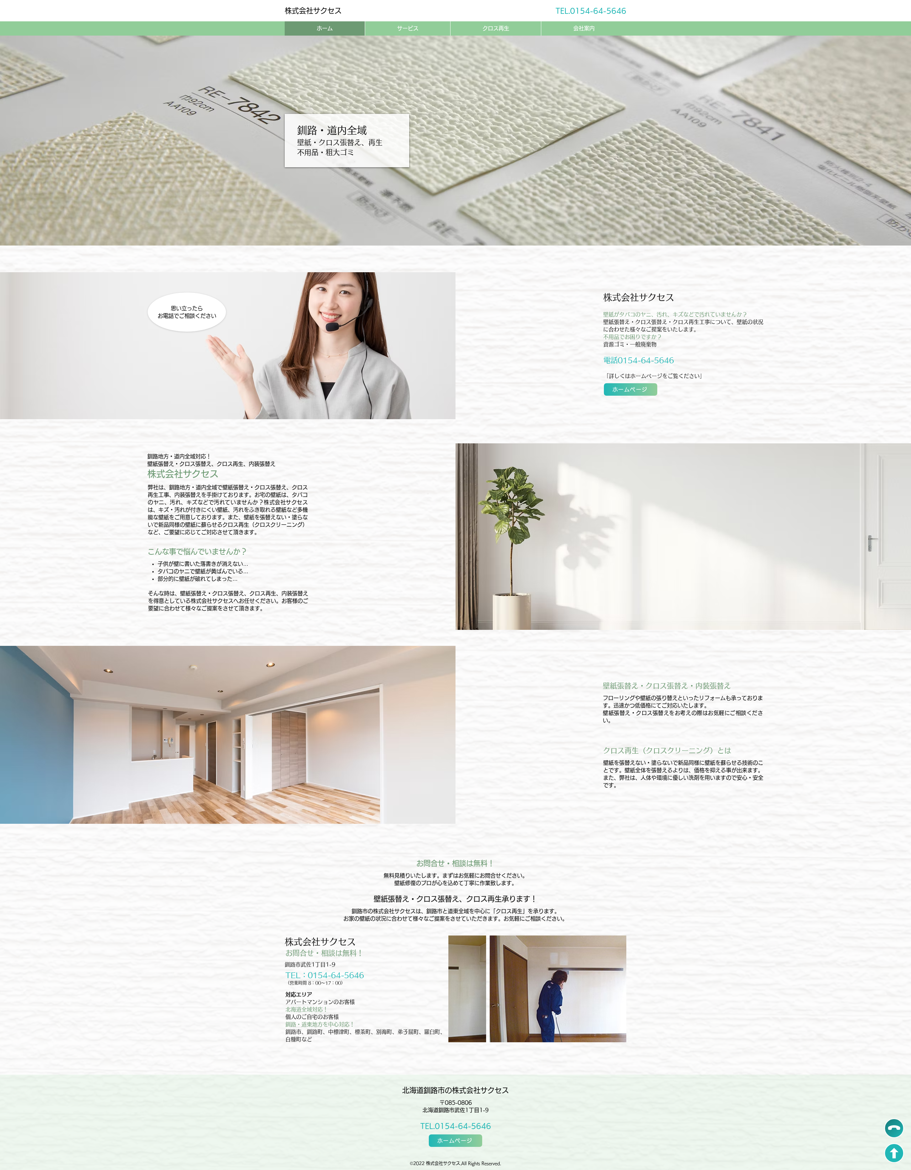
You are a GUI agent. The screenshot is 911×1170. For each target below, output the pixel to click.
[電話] (894, 1128)
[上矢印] (894, 1153)
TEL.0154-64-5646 (455, 1125)
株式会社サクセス (313, 10)
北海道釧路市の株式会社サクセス (455, 1090)
